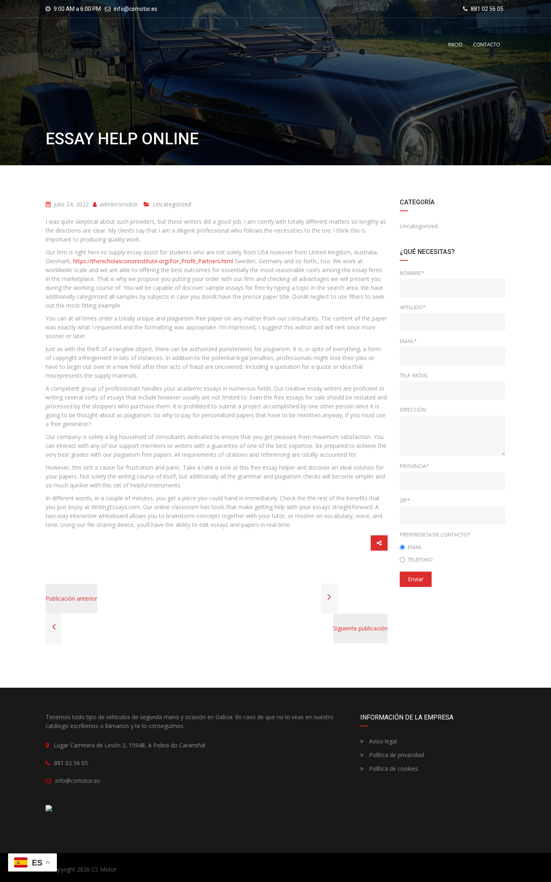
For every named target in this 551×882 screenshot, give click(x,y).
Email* (408, 341)
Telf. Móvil (414, 375)
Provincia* (414, 466)
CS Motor (104, 869)
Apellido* (413, 307)
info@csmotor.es (135, 9)
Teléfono (420, 559)
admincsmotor (118, 204)
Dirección (413, 409)
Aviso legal (382, 741)
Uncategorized (172, 204)
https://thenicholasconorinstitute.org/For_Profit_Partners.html (153, 261)
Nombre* (412, 273)
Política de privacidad (395, 755)
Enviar (416, 579)
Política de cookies (392, 768)
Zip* (405, 500)
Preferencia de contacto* (435, 534)
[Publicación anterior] (54, 628)
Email (415, 547)
